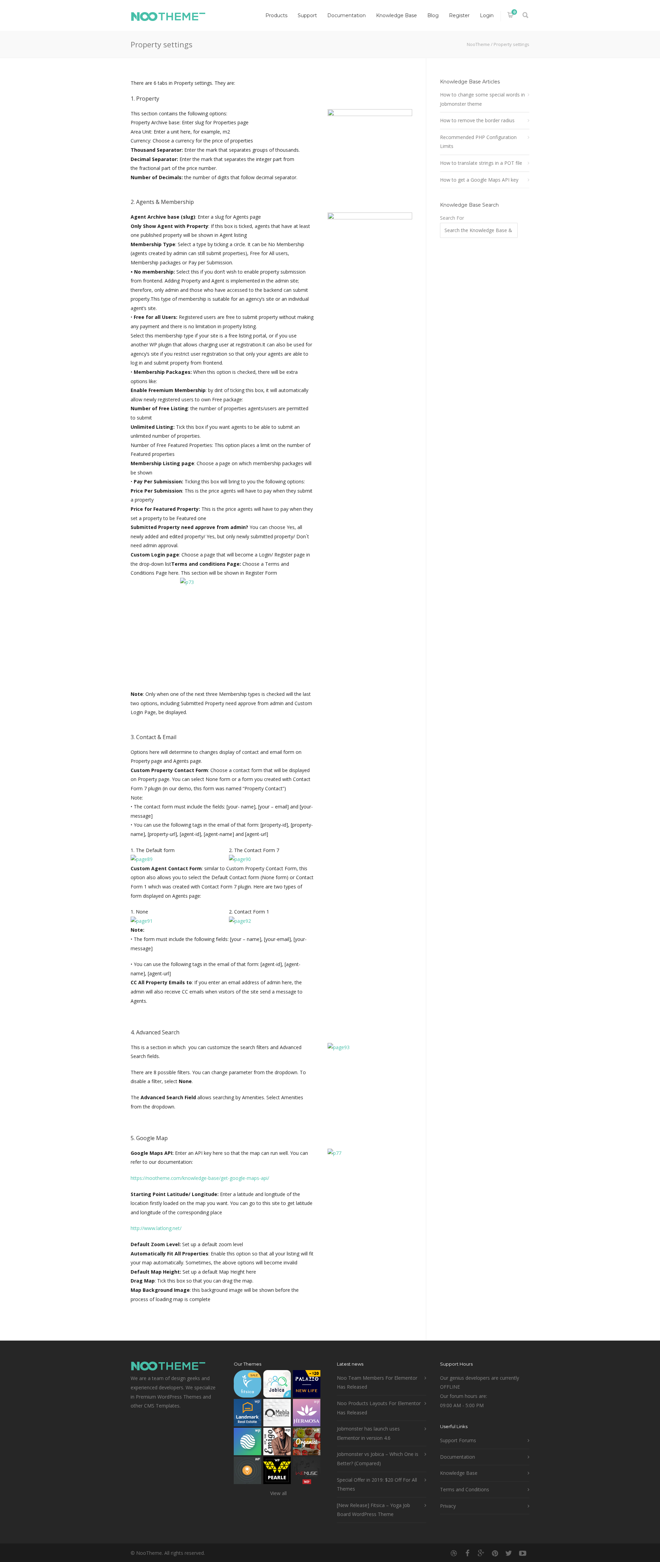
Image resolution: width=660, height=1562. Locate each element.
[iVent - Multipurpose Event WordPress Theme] (247, 1472)
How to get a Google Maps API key (479, 179)
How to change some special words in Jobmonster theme (482, 99)
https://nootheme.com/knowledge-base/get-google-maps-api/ (200, 1178)
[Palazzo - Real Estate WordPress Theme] (306, 1385)
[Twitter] (509, 1553)
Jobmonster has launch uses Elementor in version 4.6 (368, 1433)
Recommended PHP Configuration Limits (478, 142)
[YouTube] (522, 1553)
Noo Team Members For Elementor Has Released (377, 1382)
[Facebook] (467, 1553)
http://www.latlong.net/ (156, 1228)
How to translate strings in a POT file (481, 163)
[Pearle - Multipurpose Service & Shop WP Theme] (277, 1472)
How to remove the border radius (477, 120)
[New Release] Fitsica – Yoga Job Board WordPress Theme (373, 1510)
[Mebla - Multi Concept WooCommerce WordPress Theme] (277, 1414)
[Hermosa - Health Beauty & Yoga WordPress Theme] (306, 1414)
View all (278, 1493)
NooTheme (478, 44)
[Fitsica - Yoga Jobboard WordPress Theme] (247, 1385)
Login (487, 15)
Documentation (346, 15)
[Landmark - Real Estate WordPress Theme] (247, 1414)
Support (307, 15)
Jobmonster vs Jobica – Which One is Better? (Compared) (377, 1459)
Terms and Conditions (464, 1489)
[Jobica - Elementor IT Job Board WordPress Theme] (277, 1385)
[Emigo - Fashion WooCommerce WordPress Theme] (277, 1443)
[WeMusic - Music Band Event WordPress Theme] (306, 1472)
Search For (452, 218)
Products (276, 15)
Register (459, 15)
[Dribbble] (454, 1553)
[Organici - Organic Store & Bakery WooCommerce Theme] (306, 1443)
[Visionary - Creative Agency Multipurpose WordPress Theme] (247, 1443)
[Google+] (481, 1553)
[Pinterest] (495, 1553)
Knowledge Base (396, 15)
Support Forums (458, 1440)
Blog (433, 15)
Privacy (448, 1506)
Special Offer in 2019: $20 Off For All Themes (377, 1484)
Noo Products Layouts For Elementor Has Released (379, 1408)
